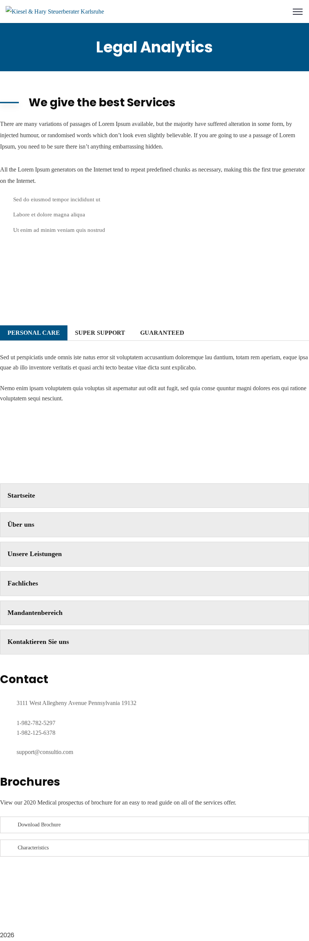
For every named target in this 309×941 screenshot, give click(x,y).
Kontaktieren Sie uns (38, 641)
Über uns (21, 524)
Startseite (21, 495)
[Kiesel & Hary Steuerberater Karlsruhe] (55, 11)
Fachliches (23, 583)
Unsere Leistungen (35, 554)
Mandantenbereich (35, 612)
